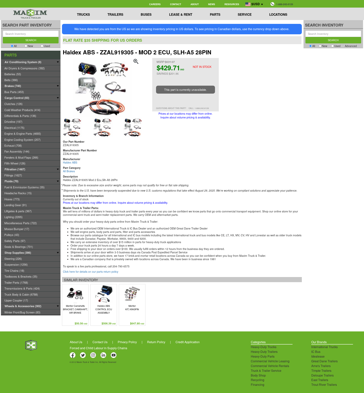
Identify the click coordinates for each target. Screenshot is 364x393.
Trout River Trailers (324, 384)
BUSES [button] (146, 14)
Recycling (257, 380)
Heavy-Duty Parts (263, 356)
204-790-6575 (120, 266)
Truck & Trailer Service (266, 370)
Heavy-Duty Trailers (264, 351)
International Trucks (324, 347)
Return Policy (156, 342)
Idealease (318, 356)
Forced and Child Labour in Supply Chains (98, 348)
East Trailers (319, 380)
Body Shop (258, 375)
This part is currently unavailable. (185, 90)
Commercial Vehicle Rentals (270, 366)
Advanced (351, 46)
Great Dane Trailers (324, 361)
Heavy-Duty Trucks (263, 347)
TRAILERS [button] (115, 14)
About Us (76, 342)
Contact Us (100, 342)
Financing (257, 384)
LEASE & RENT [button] (180, 14)
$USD (255, 4)
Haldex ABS (70, 162)
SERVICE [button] (245, 14)
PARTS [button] (215, 14)
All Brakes (69, 171)
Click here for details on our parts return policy (90, 271)
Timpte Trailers (321, 370)
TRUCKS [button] (83, 14)
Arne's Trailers (321, 366)
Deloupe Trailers (322, 375)
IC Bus (315, 351)
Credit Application (188, 342)
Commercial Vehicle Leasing (270, 361)
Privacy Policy (127, 342)
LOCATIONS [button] (278, 14)
